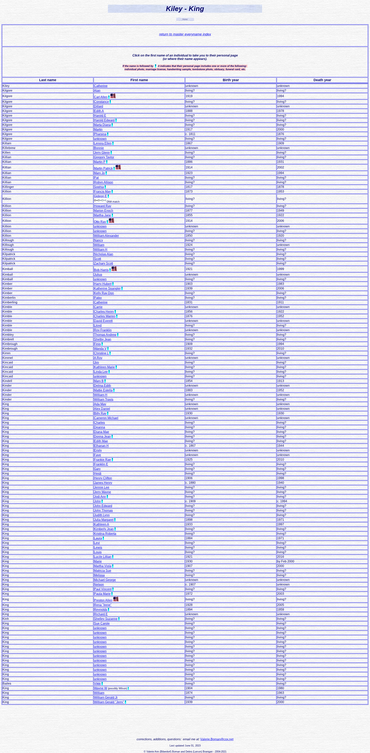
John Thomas (103, 510)
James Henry (103, 482)
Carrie (98, 307)
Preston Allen (103, 600)
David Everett (103, 320)
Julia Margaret (104, 519)
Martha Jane (102, 215)
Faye (97, 455)
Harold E (100, 115)
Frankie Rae (102, 459)
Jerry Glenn (102, 152)
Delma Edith (102, 385)
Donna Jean (102, 436)
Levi (97, 542)
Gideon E (100, 196)
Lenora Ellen (103, 143)
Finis (97, 344)
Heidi (97, 473)
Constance (101, 101)
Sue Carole (102, 623)
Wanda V (100, 348)
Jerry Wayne (102, 492)
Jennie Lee (101, 487)
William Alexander (106, 235)
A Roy (98, 357)
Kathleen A (101, 524)
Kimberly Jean (104, 529)
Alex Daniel (102, 408)
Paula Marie (102, 593)
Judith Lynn (102, 515)
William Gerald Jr (106, 697)
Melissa (99, 575)
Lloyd (98, 325)
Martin (98, 129)
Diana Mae (101, 431)
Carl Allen (101, 97)
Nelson (99, 584)
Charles (99, 422)
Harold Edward (104, 120)
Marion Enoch (103, 210)
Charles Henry (104, 311)
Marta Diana (102, 124)
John (97, 501)
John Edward (103, 505)
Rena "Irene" (103, 605)
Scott (97, 258)
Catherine (101, 85)
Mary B (99, 381)
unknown (100, 138)
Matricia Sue (102, 570)
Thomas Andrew (105, 334)
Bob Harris (101, 270)
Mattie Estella (103, 390)
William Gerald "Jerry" (109, 702)
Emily (98, 450)
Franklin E (101, 464)
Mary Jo (99, 173)
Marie (98, 561)
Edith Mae (101, 441)
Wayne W (100, 688)
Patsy (98, 297)
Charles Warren (104, 316)
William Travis (103, 399)
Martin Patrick (103, 168)
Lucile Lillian (102, 556)
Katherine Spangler (107, 288)
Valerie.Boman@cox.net (216, 739)
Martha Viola (102, 566)
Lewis (98, 547)
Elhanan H (101, 445)
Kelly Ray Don (104, 293)
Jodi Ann (100, 496)
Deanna (99, 427)
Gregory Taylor (104, 157)
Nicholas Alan (103, 254)
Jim (96, 362)
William (99, 245)
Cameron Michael (106, 418)
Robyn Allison (103, 182)
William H (100, 249)
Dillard (98, 106)
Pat (96, 177)
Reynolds (100, 609)
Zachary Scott (103, 263)
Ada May (100, 404)
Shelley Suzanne (106, 618)
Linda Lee (101, 371)
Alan (97, 90)
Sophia (99, 186)
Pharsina (100, 134)
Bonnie (99, 148)
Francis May (102, 191)
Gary (97, 468)
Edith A (99, 111)
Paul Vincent (103, 589)
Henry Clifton (103, 478)
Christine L (101, 353)
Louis (98, 552)
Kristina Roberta (105, 533)
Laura (98, 538)
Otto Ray (100, 221)
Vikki (97, 683)
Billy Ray (100, 413)
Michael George (105, 579)
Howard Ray (102, 206)
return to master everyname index (185, 34)
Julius (98, 274)
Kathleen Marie (104, 367)
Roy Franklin (103, 330)
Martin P (99, 161)
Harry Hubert (103, 283)
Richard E (101, 614)
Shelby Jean (102, 339)
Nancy (98, 240)
